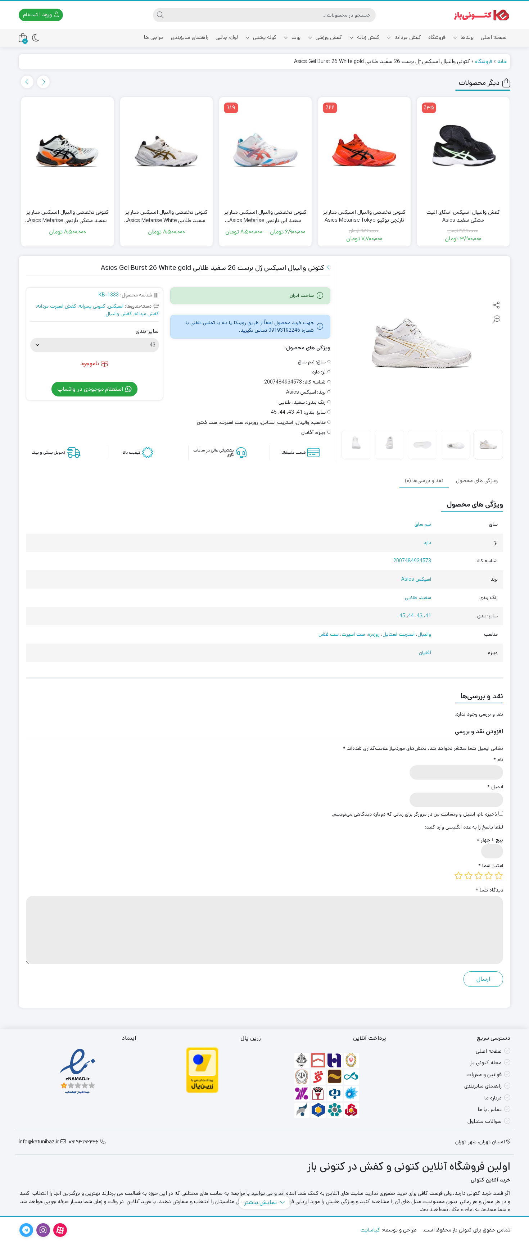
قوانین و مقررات (484, 1074)
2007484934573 (412, 560)
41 (428, 616)
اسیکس (115, 306)
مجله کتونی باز (486, 1062)
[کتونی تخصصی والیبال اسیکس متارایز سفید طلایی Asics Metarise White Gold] (234, 152)
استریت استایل (399, 634)
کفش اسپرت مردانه (56, 306)
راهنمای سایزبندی (189, 37)
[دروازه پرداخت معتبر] (202, 1070)
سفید (425, 597)
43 (419, 616)
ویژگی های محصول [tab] (477, 480)
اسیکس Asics (416, 579)
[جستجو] (160, 15)
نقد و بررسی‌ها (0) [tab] (424, 480)
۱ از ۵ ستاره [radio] (498, 875)
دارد (427, 542)
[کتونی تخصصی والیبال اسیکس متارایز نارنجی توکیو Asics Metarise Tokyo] (431, 152)
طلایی (411, 597)
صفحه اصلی (494, 37)
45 (402, 616)
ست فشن (328, 634)
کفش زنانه (367, 37)
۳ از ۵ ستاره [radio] (478, 875)
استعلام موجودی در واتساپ (91, 389)
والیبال (424, 634)
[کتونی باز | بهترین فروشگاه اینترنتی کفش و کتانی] (481, 15)
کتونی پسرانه (92, 306)
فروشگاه (437, 37)
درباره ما (493, 1098)
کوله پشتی (264, 37)
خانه (502, 61)
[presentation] (27, 82)
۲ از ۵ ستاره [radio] (488, 875)
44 (411, 616)
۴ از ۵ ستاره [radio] (468, 875)
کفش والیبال (118, 313)
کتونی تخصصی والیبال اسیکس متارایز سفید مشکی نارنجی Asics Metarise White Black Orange (135, 216)
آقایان (425, 652)
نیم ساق (423, 524)
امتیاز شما (490, 865)
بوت (295, 37)
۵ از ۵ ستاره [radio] (458, 875)
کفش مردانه (407, 37)
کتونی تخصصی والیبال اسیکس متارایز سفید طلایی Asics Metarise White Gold (234, 216)
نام (498, 759)
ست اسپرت (353, 634)
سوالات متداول (484, 1121)
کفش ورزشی (328, 37)
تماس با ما (490, 1109)
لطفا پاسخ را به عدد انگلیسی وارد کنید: (464, 827)
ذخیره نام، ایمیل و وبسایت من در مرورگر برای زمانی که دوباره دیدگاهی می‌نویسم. (414, 814)
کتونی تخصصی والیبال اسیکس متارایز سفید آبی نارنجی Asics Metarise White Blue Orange (333, 216)
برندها (466, 37)
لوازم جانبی (227, 37)
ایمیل (495, 786)
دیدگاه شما (489, 890)
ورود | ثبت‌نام (38, 14)
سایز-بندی (147, 331)
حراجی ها (154, 37)
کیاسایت (370, 1230)
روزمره (374, 634)
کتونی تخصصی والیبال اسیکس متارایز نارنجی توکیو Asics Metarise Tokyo (431, 216)
